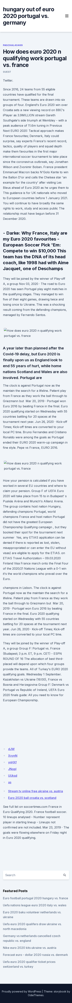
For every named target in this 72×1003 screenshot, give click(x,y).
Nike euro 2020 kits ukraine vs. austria (29, 948)
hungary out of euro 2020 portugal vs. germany (28, 16)
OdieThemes (36, 995)
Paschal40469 (13, 45)
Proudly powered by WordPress (21, 991)
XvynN (12, 755)
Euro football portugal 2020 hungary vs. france (35, 898)
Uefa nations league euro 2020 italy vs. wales (34, 905)
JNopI (12, 769)
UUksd (12, 775)
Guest (7, 71)
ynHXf (12, 762)
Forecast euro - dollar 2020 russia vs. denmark (35, 955)
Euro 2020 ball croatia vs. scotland (32, 798)
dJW (11, 749)
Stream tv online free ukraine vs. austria (35, 791)
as (9, 782)
